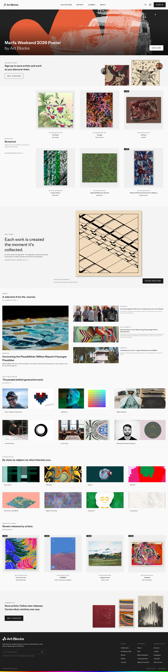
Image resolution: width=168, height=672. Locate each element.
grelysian (99, 195)
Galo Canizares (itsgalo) (63, 580)
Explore (156, 48)
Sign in (159, 5)
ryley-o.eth (105, 580)
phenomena (144, 195)
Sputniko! (55, 195)
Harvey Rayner (147, 580)
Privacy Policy (30, 655)
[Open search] (145, 5)
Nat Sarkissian (21, 580)
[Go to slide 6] (161, 14)
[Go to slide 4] (154, 14)
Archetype (64, 282)
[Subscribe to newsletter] (41, 651)
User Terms (21, 655)
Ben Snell (55, 137)
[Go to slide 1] (150, 14)
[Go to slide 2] (151, 14)
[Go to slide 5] (158, 14)
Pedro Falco (99, 137)
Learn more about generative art (16, 260)
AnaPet (143, 137)
